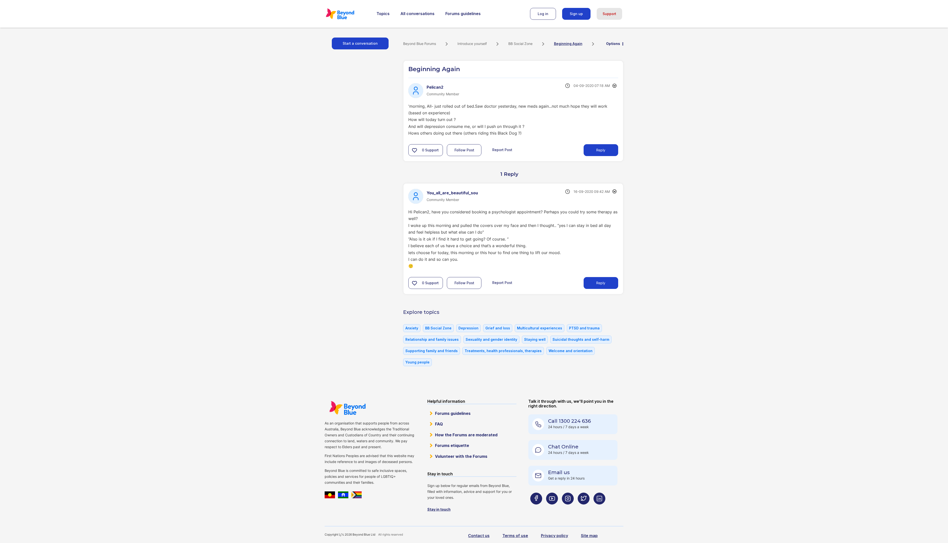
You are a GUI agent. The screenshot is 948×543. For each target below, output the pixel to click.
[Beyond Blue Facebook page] (536, 508)
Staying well (535, 339)
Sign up (576, 14)
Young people (417, 362)
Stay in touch (439, 509)
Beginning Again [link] (568, 43)
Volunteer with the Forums (461, 456)
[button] (414, 150)
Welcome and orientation (570, 351)
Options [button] (613, 43)
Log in (543, 14)
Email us (559, 472)
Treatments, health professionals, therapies (503, 351)
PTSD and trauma (584, 328)
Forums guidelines (463, 13)
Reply (600, 150)
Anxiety (411, 328)
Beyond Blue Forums (347, 14)
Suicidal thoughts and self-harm (581, 339)
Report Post (502, 150)
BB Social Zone (520, 43)
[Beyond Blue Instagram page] (568, 508)
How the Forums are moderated (466, 434)
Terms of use (515, 535)
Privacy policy (554, 535)
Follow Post (464, 150)
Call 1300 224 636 (569, 421)
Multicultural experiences (539, 328)
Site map (589, 535)
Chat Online (563, 447)
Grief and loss (497, 328)
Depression (468, 328)
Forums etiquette (452, 445)
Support (609, 14)
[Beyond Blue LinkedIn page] (599, 508)
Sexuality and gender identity (491, 339)
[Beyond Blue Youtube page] (552, 508)
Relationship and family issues (432, 339)
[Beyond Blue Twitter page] (584, 508)
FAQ (439, 424)
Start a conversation (360, 43)
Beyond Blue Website (347, 408)
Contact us (479, 535)
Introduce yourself (472, 43)
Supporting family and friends (431, 351)
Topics (383, 13)
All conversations (417, 13)
